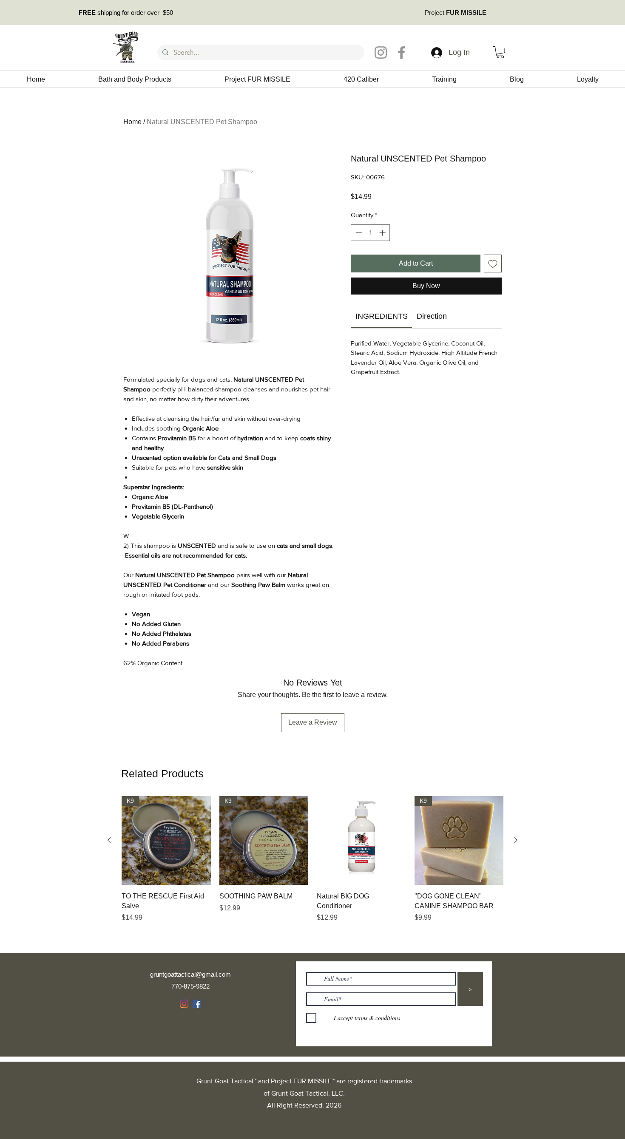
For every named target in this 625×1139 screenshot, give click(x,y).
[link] (381, 316)
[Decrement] (358, 233)
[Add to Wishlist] (493, 263)
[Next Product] (516, 840)
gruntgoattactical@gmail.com (190, 974)
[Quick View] (361, 840)
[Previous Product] (109, 840)
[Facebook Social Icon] (197, 1004)
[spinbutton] (371, 233)
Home (132, 121)
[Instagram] (380, 52)
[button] (500, 52)
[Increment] (383, 233)
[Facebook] (401, 52)
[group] (312, 869)
